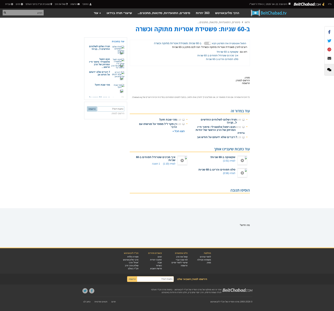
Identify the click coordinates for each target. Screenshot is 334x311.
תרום (18, 4)
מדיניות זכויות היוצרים (155, 97)
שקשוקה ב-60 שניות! (227, 51)
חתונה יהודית (156, 260)
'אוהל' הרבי (134, 262)
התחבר (85, 4)
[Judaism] (309, 4)
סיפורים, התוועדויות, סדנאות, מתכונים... (164, 13)
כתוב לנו (86, 301)
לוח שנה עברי (182, 260)
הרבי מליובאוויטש (227, 13)
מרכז (237, 301)
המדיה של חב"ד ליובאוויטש (222, 301)
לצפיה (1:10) (169, 163)
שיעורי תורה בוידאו (119, 13)
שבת (160, 262)
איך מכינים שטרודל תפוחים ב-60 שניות (217, 55)
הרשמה (184, 265)
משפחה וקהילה (204, 260)
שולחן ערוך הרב (132, 265)
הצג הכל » (179, 131)
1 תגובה (156, 163)
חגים (160, 257)
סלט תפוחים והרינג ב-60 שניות (222, 59)
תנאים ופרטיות (101, 301)
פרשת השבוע (156, 268)
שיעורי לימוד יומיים (179, 262)
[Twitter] (85, 290)
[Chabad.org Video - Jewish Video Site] (269, 13)
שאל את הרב (60, 4)
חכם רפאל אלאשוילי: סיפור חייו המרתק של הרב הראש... (99, 63)
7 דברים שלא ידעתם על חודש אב (217, 137)
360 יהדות (203, 13)
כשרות (159, 265)
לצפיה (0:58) (229, 173)
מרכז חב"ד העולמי (158, 290)
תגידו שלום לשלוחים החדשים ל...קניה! (99, 47)
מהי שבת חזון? (168, 119)
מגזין (209, 262)
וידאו (247, 22)
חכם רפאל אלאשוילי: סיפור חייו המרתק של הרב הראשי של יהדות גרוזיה (220, 129)
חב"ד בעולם (133, 268)
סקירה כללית (133, 257)
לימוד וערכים (205, 257)
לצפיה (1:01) (229, 160)
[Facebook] (91, 290)
